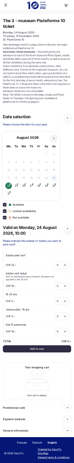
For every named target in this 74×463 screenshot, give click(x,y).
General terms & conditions (54, 457)
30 (54, 186)
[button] (6, 5)
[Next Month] (53, 138)
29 (47, 186)
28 (39, 186)
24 (9, 186)
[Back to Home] (37, 5)
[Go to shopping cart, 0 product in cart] (66, 5)
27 (32, 186)
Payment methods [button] (14, 419)
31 (10, 194)
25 (17, 186)
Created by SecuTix (49, 449)
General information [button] (15, 430)
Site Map (43, 453)
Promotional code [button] (14, 407)
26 (24, 186)
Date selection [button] (17, 116)
